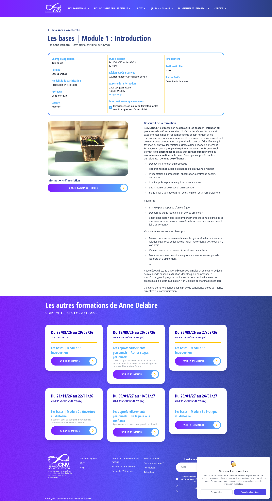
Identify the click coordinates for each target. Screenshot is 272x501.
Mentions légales (88, 458)
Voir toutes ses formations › (71, 313)
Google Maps (116, 94)
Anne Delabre (61, 45)
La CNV (139, 8)
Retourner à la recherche (66, 30)
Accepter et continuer (250, 492)
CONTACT (218, 8)
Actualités (149, 472)
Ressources (149, 467)
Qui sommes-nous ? (154, 463)
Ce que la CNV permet (122, 471)
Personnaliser (217, 492)
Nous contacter (151, 458)
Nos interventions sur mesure (111, 8)
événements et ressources (192, 8)
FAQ (82, 467)
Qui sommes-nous (160, 8)
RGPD (83, 463)
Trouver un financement (123, 466)
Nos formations (77, 8)
